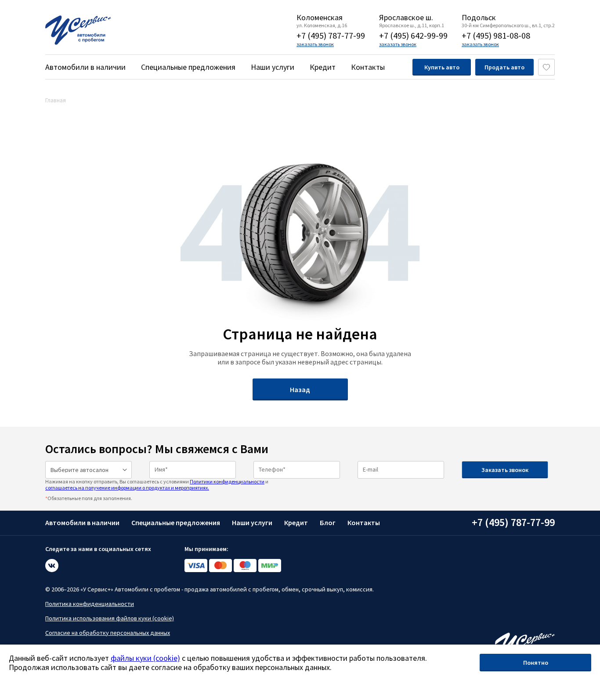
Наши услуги (272, 67)
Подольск (479, 17)
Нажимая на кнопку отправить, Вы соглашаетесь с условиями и (156, 484)
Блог (328, 522)
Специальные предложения (188, 67)
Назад (300, 389)
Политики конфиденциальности (227, 481)
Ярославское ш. (406, 17)
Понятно (535, 663)
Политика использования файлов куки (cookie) (109, 618)
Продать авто (504, 67)
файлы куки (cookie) (145, 658)
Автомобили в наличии (85, 67)
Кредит (323, 67)
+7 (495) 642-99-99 (413, 35)
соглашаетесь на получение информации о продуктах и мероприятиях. (127, 487)
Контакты (368, 67)
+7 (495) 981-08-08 (496, 35)
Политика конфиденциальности (89, 604)
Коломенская (319, 17)
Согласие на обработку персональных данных (107, 633)
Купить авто (441, 67)
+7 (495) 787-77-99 (330, 35)
